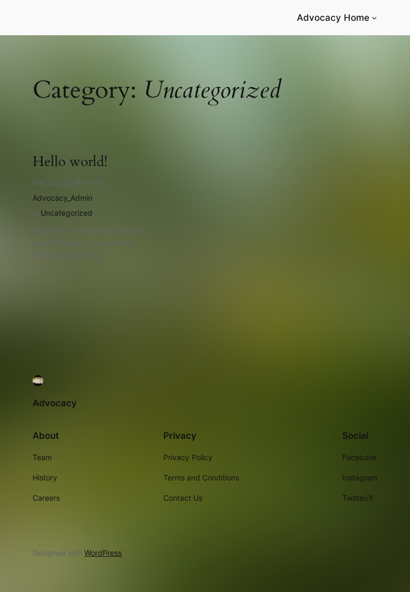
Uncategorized (66, 212)
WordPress (103, 552)
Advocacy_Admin (62, 197)
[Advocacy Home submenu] (374, 17)
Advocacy (55, 403)
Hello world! (70, 162)
